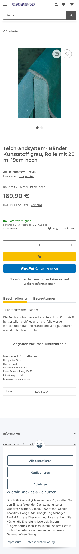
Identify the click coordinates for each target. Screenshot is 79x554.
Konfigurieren (40, 472)
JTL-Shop (46, 549)
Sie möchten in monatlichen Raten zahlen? (39, 281)
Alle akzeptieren (40, 460)
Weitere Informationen (39, 284)
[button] (56, 4)
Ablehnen (40, 484)
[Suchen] (71, 15)
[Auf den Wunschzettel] (67, 53)
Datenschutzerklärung (40, 542)
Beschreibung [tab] (15, 298)
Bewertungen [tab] (45, 298)
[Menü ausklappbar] (5, 2)
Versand (36, 205)
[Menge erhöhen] (71, 245)
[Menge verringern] (7, 245)
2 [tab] (41, 127)
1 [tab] (37, 127)
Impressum (14, 542)
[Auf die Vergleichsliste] (56, 53)
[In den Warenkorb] (6, 44)
